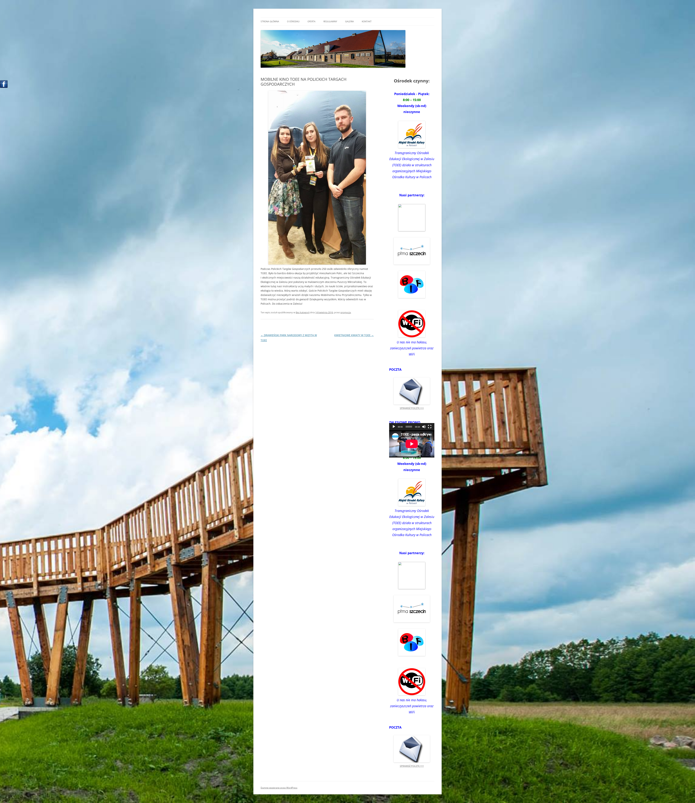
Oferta (311, 21)
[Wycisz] (424, 426)
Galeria (349, 21)
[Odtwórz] (394, 426)
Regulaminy (330, 21)
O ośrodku (293, 21)
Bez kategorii (302, 312)
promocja (345, 312)
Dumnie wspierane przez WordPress (279, 787)
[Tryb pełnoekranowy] (429, 426)
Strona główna (270, 21)
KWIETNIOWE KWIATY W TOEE (354, 335)
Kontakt (367, 21)
